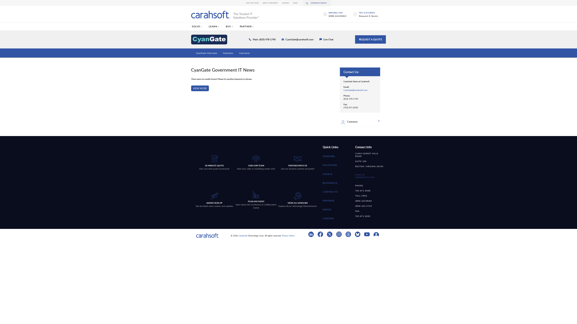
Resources (330, 183)
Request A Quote (368, 16)
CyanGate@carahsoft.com (355, 90)
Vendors (329, 156)
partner (328, 200)
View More (200, 88)
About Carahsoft (270, 3)
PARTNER (246, 26)
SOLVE (196, 26)
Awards (285, 3)
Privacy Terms (288, 235)
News (295, 3)
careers (328, 218)
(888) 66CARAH (337, 16)
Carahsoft (242, 235)
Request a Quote (370, 39)
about (327, 209)
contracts (330, 191)
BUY (228, 26)
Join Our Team (252, 3)
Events (328, 174)
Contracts (244, 53)
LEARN (213, 26)
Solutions (228, 53)
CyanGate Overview (206, 53)
